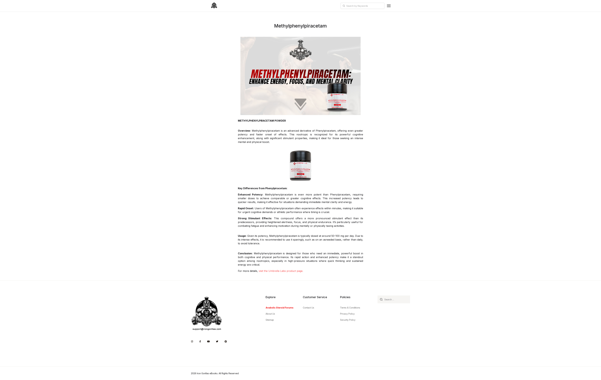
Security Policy (347, 319)
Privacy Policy (347, 313)
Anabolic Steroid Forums (279, 307)
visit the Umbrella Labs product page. (281, 270)
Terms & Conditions (350, 307)
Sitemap (270, 319)
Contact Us (308, 307)
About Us (270, 313)
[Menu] (389, 6)
